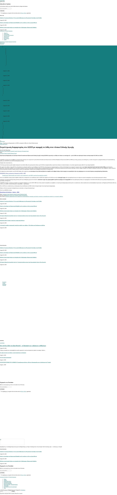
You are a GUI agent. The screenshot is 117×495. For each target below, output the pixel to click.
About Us (6, 33)
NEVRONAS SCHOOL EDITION (11, 91)
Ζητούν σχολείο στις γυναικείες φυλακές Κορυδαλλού (16, 195)
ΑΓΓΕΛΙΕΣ (6, 136)
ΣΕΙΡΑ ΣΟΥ (6, 92)
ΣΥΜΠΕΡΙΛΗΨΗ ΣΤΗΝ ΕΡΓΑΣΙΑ (11, 93)
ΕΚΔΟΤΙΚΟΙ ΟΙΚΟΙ (8, 133)
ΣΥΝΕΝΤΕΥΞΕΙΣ (7, 122)
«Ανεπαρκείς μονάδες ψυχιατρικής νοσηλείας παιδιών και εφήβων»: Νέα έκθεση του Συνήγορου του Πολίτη (22, 225)
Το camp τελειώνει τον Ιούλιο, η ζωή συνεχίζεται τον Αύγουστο (13, 352)
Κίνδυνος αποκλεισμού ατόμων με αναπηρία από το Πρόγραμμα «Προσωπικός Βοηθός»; (18, 27)
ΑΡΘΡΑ (5, 47)
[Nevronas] (2, 42)
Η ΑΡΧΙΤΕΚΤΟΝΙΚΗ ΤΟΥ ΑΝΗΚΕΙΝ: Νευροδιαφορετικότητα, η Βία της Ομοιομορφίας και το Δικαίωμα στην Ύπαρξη (25, 362)
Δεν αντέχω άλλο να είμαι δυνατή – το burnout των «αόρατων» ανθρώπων (18, 78)
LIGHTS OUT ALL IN (9, 90)
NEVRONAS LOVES (10, 48)
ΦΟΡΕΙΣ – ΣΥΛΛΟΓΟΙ (9, 128)
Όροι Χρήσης (6, 38)
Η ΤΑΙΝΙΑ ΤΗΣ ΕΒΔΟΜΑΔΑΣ (12, 51)
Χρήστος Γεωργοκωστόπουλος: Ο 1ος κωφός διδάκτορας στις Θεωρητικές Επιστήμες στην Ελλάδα (21, 17)
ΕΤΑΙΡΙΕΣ (6, 127)
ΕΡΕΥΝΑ (9, 59)
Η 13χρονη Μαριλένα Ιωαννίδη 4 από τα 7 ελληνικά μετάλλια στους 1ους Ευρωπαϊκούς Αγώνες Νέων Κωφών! (37, 113)
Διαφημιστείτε (6, 36)
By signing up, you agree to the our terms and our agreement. (16, 13)
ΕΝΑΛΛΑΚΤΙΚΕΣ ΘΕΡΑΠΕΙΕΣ (14, 56)
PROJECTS (6, 86)
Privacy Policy (23, 13)
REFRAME (8, 52)
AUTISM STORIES (10, 49)
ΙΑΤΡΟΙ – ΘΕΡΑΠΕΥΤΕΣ (9, 126)
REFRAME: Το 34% (9, 68)
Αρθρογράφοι (6, 34)
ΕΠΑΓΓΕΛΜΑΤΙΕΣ (8, 123)
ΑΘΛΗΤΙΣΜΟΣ (10, 57)
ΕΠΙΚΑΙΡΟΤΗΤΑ (7, 95)
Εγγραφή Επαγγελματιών (9, 35)
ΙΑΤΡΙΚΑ (9, 62)
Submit (13, 491)
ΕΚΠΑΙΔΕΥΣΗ (10, 58)
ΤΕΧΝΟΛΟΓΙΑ (10, 64)
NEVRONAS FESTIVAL (9, 88)
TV (4, 138)
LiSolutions (23, 490)
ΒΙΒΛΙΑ (6, 132)
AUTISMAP (9, 65)
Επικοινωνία (6, 37)
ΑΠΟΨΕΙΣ (8, 50)
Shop (5, 488)
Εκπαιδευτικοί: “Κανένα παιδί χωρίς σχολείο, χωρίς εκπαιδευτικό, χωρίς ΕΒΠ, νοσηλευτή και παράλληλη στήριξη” (24, 175)
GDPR (5, 39)
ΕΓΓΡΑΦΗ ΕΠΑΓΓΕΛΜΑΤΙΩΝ (10, 125)
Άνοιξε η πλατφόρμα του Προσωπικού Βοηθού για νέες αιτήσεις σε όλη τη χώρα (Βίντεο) (18, 22)
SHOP (5, 137)
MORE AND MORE (10, 54)
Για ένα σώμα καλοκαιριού (5, 357)
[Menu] (0, 140)
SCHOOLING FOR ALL (9, 89)
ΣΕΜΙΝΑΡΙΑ (7, 134)
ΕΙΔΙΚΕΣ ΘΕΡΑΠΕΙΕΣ (12, 55)
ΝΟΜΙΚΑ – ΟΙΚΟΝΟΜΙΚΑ (13, 63)
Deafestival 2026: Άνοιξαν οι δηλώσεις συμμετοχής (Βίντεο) (21, 118)
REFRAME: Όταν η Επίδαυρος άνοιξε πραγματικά (13, 82)
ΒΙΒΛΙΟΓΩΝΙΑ (7, 131)
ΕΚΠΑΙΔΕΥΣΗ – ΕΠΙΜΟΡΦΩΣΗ (11, 484)
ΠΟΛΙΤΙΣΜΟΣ (10, 60)
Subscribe (2, 43)
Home (5, 46)
